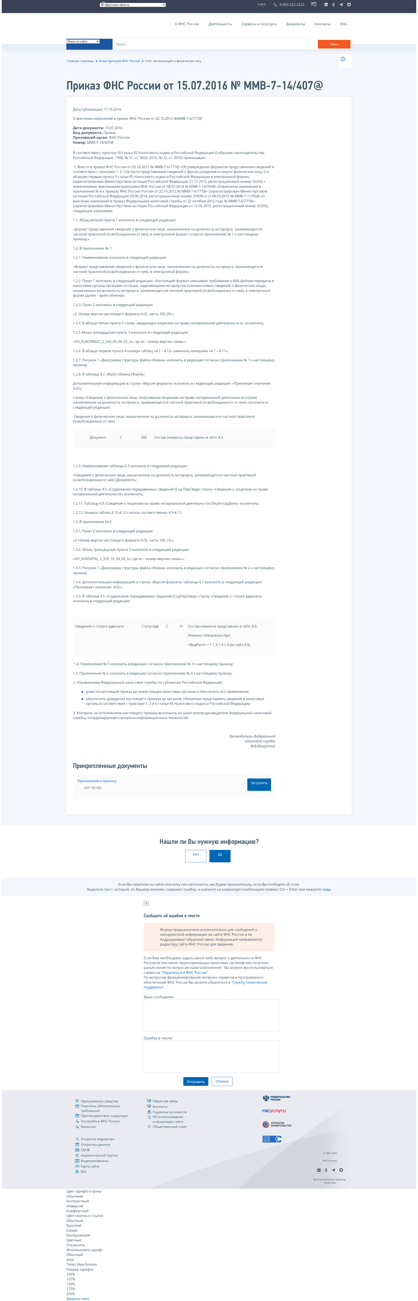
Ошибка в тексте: (158, 1038)
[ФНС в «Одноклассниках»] (333, 4)
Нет (196, 854)
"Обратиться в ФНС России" (184, 972)
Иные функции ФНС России (119, 61)
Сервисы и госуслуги (258, 24)
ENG (343, 24)
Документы (295, 24)
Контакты (322, 24)
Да (220, 854)
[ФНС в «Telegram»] (341, 4)
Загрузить (259, 782)
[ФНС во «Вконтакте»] (326, 4)
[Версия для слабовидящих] (262, 4)
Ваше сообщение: (159, 997)
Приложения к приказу (96, 780)
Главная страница (80, 61)
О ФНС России (187, 24)
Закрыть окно (77, 1298)
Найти (334, 44)
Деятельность (220, 24)
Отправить (196, 1081)
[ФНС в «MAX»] (348, 4)
